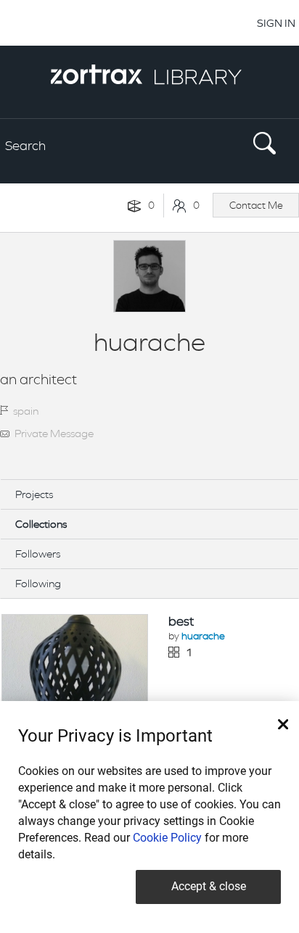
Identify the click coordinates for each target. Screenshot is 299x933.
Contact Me (256, 205)
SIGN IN (276, 23)
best (181, 621)
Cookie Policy (167, 838)
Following (38, 583)
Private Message (54, 433)
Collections (41, 524)
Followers (37, 553)
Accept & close (208, 886)
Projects (34, 494)
